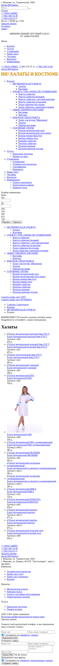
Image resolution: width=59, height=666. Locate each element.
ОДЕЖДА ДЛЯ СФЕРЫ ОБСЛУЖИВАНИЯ (35, 91)
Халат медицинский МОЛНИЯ (22, 455)
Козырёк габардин (27, 141)
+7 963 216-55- (8, 18)
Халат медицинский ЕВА (19, 378)
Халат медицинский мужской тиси (24, 533)
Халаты (22, 86)
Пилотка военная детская (30, 148)
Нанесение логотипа (23, 154)
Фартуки (22, 115)
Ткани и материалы (22, 182)
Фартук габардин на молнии (32, 102)
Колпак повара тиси (28, 138)
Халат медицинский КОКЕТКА (22, 502)
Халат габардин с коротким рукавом (36, 107)
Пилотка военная (26, 146)
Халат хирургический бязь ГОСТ (23, 357)
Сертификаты (19, 167)
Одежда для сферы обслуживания (23, 594)
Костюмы (23, 89)
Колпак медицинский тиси (31, 130)
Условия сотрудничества (25, 164)
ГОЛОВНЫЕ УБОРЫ (23, 128)
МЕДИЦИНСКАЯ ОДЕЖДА (27, 83)
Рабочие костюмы (27, 125)
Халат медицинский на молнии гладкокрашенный (31, 468)
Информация (13, 61)
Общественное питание (18, 597)
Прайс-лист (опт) (15, 574)
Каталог (11, 46)
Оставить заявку (5, 27)
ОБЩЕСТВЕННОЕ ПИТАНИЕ (28, 109)
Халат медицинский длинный (21, 367)
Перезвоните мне (9, 638)
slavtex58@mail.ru (9, 5)
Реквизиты (18, 169)
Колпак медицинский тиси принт (34, 133)
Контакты (11, 59)
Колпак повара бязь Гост (30, 135)
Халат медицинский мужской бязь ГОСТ (27, 347)
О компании (13, 51)
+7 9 (21, 66)
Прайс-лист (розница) (17, 576)
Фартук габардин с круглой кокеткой (36, 99)
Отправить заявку (10, 663)
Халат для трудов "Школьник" (33, 120)
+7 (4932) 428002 (9, 13)
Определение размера (23, 185)
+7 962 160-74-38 (9, 16)
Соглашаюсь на (21, 635)
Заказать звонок (9, 23)
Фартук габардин (26, 94)
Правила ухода (20, 187)
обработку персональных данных (36, 660)
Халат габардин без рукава (31, 104)
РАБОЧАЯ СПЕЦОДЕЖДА (26, 117)
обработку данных (29, 635)
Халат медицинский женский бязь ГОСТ (27, 336)
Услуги (10, 48)
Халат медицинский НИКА (20, 491)
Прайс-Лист (13, 54)
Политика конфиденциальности (17, 617)
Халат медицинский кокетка (21, 512)
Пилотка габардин (27, 143)
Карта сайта (39, 617)
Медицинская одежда (17, 589)
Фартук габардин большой (31, 96)
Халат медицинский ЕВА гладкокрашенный (28, 445)
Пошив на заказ (20, 156)
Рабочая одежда (14, 591)
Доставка (11, 56)
